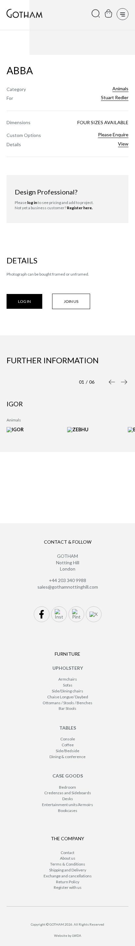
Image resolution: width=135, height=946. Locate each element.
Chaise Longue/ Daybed (67, 696)
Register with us (68, 887)
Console (67, 738)
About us (67, 858)
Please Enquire (113, 134)
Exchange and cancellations (68, 875)
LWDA (76, 935)
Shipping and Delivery (67, 869)
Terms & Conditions (67, 864)
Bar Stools (67, 708)
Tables (67, 728)
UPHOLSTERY (67, 668)
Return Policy (67, 881)
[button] (111, 382)
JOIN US (71, 301)
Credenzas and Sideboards (67, 792)
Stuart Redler (114, 97)
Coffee (68, 744)
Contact (67, 852)
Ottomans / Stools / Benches (67, 702)
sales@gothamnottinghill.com (67, 587)
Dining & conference (67, 756)
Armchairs (67, 679)
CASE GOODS (67, 775)
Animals (120, 88)
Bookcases (67, 810)
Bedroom (67, 787)
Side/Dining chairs (67, 690)
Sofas (67, 685)
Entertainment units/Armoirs (67, 804)
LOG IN (24, 301)
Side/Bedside (67, 750)
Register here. (80, 207)
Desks (67, 798)
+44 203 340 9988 (67, 580)
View (123, 143)
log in (32, 202)
